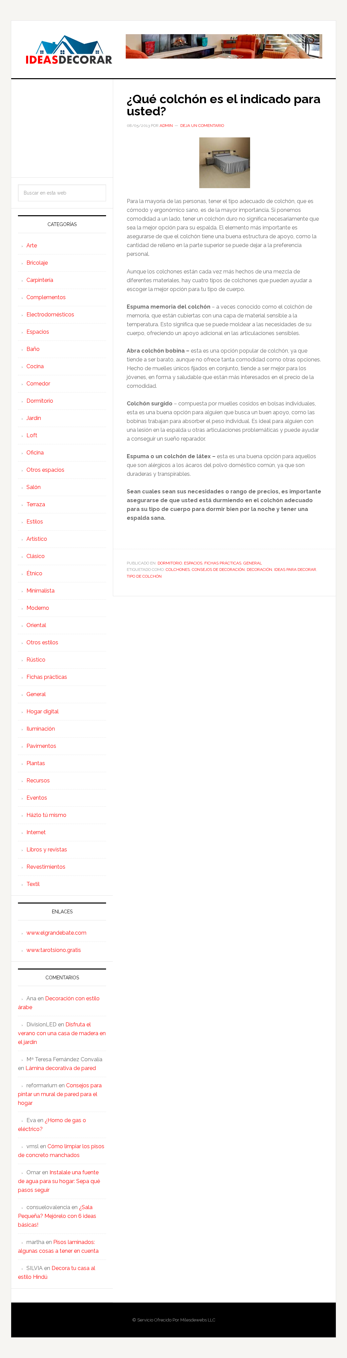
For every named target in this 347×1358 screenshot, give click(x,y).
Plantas (35, 763)
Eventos (36, 798)
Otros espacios (45, 470)
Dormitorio (170, 563)
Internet (36, 832)
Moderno (37, 608)
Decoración (259, 569)
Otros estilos (42, 642)
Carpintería (39, 280)
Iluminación (40, 729)
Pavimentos (41, 746)
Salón (33, 487)
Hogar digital (42, 711)
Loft (31, 435)
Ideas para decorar (295, 569)
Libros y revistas (46, 849)
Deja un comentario (202, 125)
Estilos (34, 521)
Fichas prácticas (222, 563)
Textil (33, 884)
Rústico (35, 659)
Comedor (38, 383)
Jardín (33, 418)
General (252, 563)
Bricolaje (37, 263)
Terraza (35, 504)
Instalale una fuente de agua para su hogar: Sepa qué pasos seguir (59, 1181)
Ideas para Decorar (69, 49)
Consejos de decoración (218, 569)
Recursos (38, 780)
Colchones (178, 569)
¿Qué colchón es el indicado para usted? (224, 105)
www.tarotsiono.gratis (53, 950)
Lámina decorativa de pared (60, 1068)
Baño (33, 349)
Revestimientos (45, 867)
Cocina (35, 366)
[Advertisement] (62, 128)
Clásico (35, 556)
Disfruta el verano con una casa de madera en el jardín (62, 1033)
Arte (31, 245)
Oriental (36, 625)
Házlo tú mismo (46, 815)
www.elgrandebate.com (56, 933)
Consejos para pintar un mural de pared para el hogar (60, 1094)
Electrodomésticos (50, 314)
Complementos (46, 297)
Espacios (193, 563)
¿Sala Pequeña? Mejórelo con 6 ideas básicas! (57, 1216)
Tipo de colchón (144, 576)
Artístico (36, 539)
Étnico (34, 573)
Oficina (35, 452)
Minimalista (40, 590)
